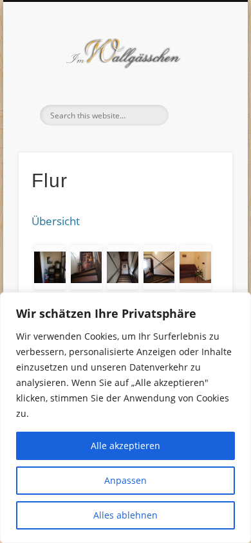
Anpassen (125, 480)
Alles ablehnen (125, 515)
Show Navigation (201, 115)
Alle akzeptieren (125, 445)
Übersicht (56, 221)
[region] (125, 417)
